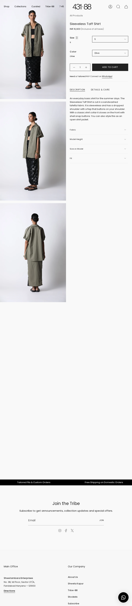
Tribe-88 (73, 590)
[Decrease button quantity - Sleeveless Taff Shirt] (74, 67)
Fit (71, 158)
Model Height (76, 139)
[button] (6, 7)
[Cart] (126, 7)
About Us (73, 577)
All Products (76, 15)
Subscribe (73, 603)
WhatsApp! (107, 76)
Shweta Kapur (76, 583)
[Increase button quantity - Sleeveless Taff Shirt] (86, 67)
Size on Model (76, 148)
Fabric (73, 129)
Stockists (73, 596)
